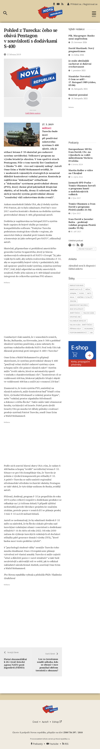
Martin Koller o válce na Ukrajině (80, 172)
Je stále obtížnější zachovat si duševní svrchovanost (79, 63)
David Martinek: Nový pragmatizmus (81, 50)
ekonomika (88, 329)
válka (72, 297)
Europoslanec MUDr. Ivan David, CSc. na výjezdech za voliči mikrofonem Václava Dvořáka (80, 154)
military (46, 127)
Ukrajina (73, 293)
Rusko (81, 293)
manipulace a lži (76, 289)
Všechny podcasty (86, 249)
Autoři (45, 721)
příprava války (75, 329)
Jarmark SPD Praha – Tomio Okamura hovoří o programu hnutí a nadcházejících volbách (82, 188)
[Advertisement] (33, 308)
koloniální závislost (78, 321)
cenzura (73, 301)
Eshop (55, 721)
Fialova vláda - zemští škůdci (81, 325)
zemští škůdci (75, 313)
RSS (66, 743)
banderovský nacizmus (79, 305)
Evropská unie (75, 317)
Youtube (53, 743)
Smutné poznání (78, 94)
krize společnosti (77, 309)
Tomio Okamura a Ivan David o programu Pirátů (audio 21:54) (81, 206)
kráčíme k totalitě (84, 297)
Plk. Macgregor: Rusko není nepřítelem (81, 37)
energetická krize (76, 285)
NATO (89, 293)
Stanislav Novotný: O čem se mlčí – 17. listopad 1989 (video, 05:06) (82, 81)
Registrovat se (90, 4)
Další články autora (32, 113)
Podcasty (37, 743)
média (87, 289)
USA (91, 332)
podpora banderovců (78, 332)
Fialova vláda (88, 313)
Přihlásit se (75, 4)
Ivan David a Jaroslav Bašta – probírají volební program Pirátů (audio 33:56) (82, 223)
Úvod (35, 721)
